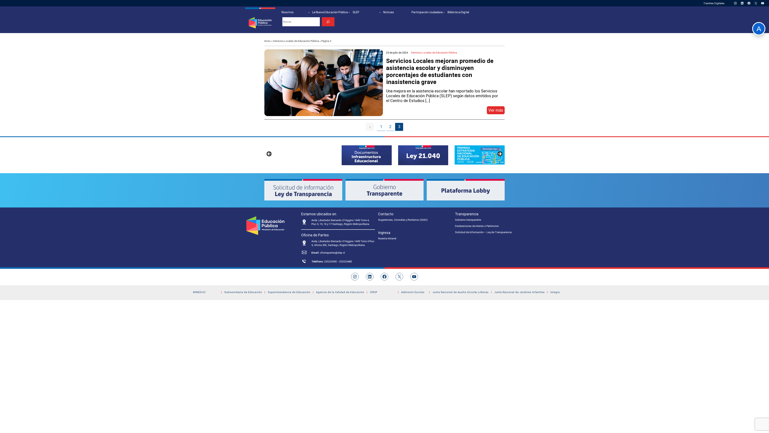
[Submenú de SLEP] (380, 12)
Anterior (269, 154)
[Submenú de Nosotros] (309, 12)
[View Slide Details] (367, 155)
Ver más (496, 111)
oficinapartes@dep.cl (332, 252)
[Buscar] (328, 21)
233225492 (330, 261)
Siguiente (500, 154)
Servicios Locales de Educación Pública (296, 40)
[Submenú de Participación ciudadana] (444, 12)
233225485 (345, 261)
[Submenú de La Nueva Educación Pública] (349, 12)
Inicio (267, 40)
